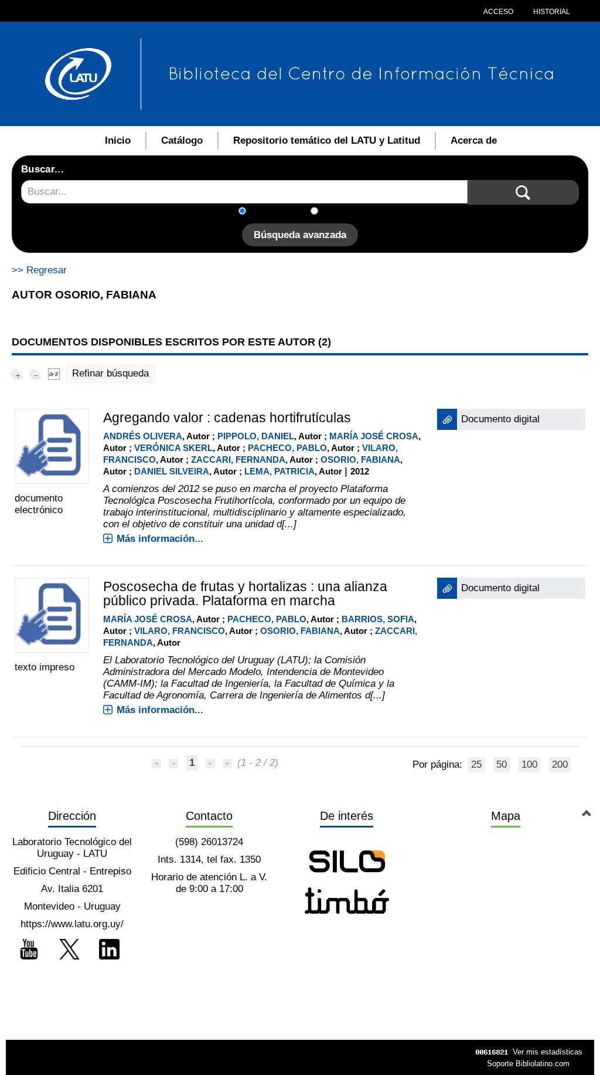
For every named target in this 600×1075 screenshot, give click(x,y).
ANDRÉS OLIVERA (142, 436)
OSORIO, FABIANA (360, 459)
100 (529, 764)
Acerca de (474, 140)
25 (476, 764)
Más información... (160, 538)
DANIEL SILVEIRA (171, 471)
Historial (550, 12)
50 (501, 764)
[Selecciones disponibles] (54, 373)
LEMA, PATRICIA (279, 471)
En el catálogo (282, 212)
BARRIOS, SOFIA (378, 619)
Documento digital (500, 419)
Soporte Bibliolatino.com (528, 1063)
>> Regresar (39, 270)
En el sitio (346, 212)
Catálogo (182, 140)
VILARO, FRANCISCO (179, 631)
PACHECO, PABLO (287, 448)
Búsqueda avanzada (300, 234)
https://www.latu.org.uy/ (72, 924)
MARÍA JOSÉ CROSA (373, 436)
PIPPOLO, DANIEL (255, 436)
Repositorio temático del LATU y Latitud (326, 140)
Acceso (498, 12)
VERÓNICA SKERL (173, 448)
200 (560, 764)
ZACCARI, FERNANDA (238, 459)
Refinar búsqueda (110, 373)
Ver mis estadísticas (547, 1051)
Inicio (118, 140)
